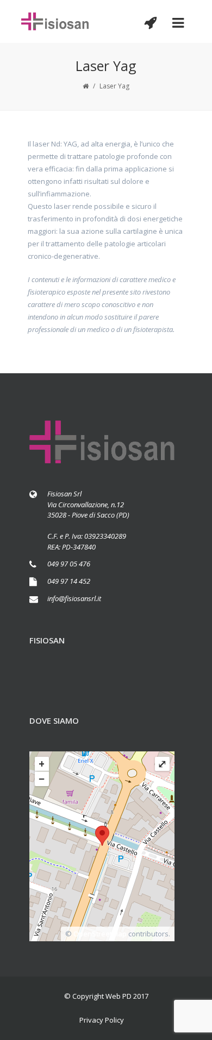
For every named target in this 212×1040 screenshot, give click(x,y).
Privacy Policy (101, 1020)
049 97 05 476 (68, 564)
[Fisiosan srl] (55, 21)
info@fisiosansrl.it (74, 598)
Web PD (118, 996)
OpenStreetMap (100, 934)
